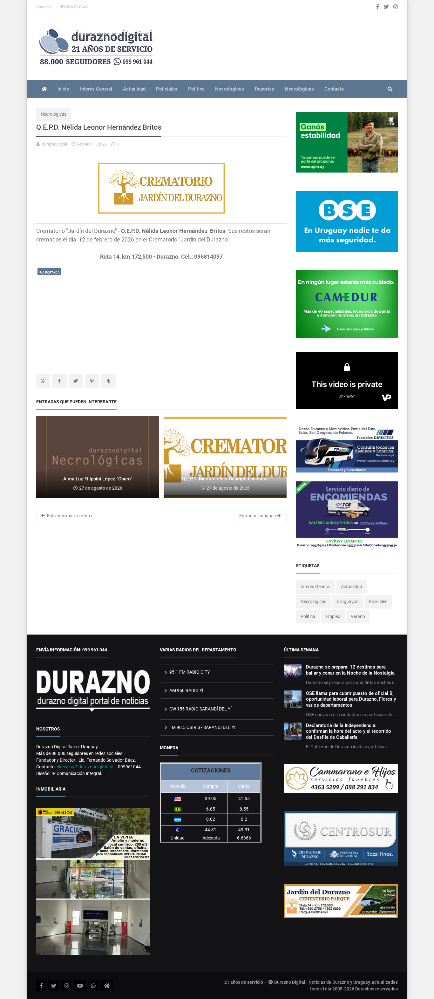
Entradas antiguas (258, 515)
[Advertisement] (161, 320)
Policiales (166, 89)
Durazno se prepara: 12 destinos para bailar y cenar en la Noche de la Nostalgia (350, 670)
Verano (358, 616)
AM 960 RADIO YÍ (185, 690)
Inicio (63, 89)
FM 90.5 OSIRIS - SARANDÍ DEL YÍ (201, 727)
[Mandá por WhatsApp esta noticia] (43, 381)
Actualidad (134, 89)
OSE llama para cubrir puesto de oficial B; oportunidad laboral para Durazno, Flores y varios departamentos (351, 699)
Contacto (44, 7)
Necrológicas (229, 89)
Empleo (333, 616)
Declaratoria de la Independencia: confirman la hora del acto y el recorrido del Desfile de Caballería (348, 731)
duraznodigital (54, 144)
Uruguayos (347, 601)
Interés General (96, 89)
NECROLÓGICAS (73, 7)
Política (196, 89)
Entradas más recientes (69, 515)
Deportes (264, 89)
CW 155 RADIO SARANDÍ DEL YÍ (200, 708)
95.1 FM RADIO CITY (189, 672)
